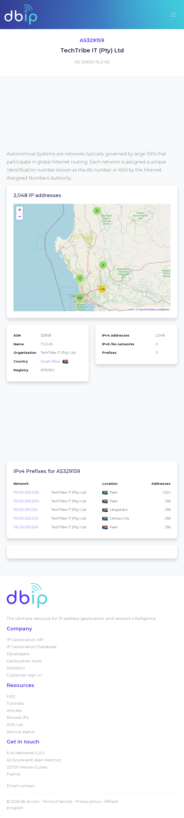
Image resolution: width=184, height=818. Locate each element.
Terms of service (57, 801)
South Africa (50, 361)
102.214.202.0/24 (26, 518)
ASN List (15, 724)
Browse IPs (17, 717)
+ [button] (19, 210)
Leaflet (130, 309)
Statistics (16, 668)
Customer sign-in (24, 675)
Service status (21, 731)
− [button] (19, 216)
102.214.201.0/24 (25, 510)
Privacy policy (88, 801)
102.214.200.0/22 (26, 492)
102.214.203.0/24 (26, 527)
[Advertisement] (92, 118)
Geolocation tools (24, 661)
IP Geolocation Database (32, 646)
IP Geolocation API (25, 639)
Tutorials (15, 703)
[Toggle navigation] (173, 14)
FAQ (11, 696)
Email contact (21, 785)
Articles (14, 710)
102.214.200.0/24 (26, 501)
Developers (18, 653)
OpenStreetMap (147, 309)
